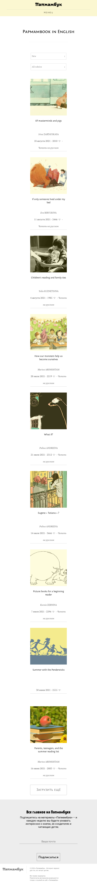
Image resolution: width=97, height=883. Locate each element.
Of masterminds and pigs (48, 121)
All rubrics (37, 66)
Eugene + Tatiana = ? (48, 513)
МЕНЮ (48, 13)
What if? (48, 435)
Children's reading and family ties (48, 278)
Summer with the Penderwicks (49, 670)
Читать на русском (48, 147)
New (34, 56)
